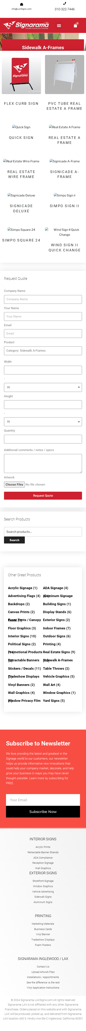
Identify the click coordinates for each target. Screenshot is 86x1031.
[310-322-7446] (64, 3)
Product (9, 342)
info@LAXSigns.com (22, 9)
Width (8, 362)
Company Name (14, 291)
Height (8, 396)
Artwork (9, 477)
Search (14, 540)
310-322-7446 (65, 9)
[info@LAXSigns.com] (21, 4)
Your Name (11, 308)
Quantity (9, 430)
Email (8, 325)
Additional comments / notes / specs (29, 450)
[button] (59, 25)
